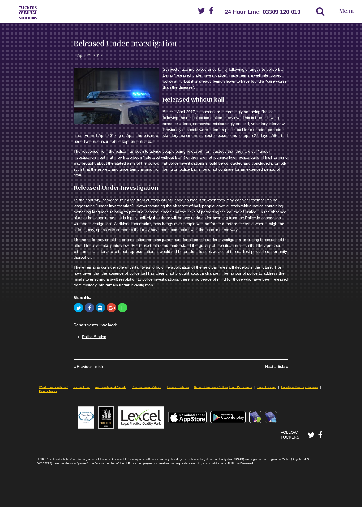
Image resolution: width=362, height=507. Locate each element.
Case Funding (266, 387)
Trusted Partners (178, 387)
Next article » (276, 366)
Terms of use (81, 387)
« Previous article (89, 366)
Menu (346, 11)
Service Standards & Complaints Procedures (223, 387)
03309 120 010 (281, 12)
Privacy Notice (48, 391)
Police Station (94, 337)
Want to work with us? (53, 387)
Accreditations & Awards (110, 387)
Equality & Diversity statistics (299, 387)
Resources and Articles (146, 387)
